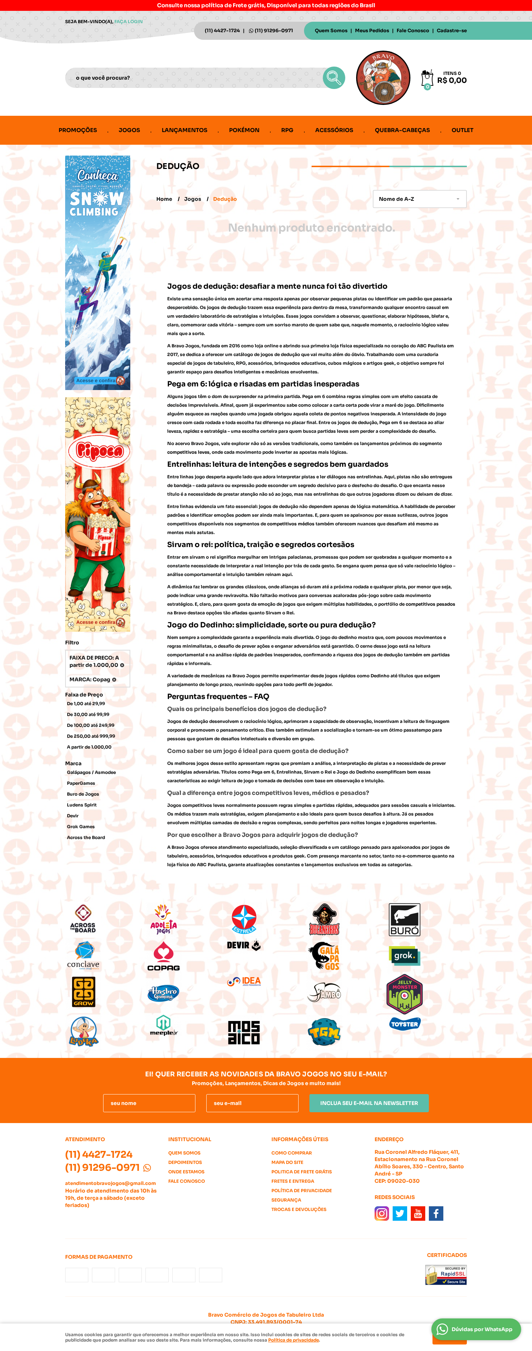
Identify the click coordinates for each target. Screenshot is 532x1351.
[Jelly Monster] (427, 994)
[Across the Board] (105, 920)
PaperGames (81, 783)
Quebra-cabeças (402, 130)
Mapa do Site (287, 1162)
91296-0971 (274, 30)
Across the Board (86, 837)
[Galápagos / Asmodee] (346, 956)
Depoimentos (185, 1162)
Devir (73, 815)
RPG (287, 130)
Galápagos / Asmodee (91, 772)
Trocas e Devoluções (298, 1209)
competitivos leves (188, 452)
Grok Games (81, 826)
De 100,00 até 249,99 (90, 725)
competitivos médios (290, 523)
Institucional (189, 1139)
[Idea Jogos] (266, 982)
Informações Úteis (299, 1139)
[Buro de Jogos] (427, 920)
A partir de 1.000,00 (89, 747)
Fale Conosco (413, 30)
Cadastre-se (452, 30)
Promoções (78, 130)
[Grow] (105, 992)
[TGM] (346, 1033)
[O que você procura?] (334, 78)
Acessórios (334, 130)
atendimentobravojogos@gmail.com (110, 1183)
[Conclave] (105, 956)
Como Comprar (291, 1153)
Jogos (129, 130)
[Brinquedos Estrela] (266, 920)
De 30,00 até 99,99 (88, 714)
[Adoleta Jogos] (185, 920)
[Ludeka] (105, 1033)
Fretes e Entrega (292, 1181)
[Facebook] (436, 1213)
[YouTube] (418, 1213)
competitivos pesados (430, 604)
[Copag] (185, 956)
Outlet (462, 130)
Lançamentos (184, 130)
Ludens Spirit (82, 805)
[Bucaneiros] (346, 920)
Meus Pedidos (372, 30)
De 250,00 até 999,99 (91, 736)
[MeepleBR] (185, 1026)
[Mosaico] (266, 1033)
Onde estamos (186, 1171)
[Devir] (266, 945)
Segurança (286, 1200)
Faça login (128, 21)
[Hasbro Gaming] (185, 992)
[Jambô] (346, 992)
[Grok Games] (427, 956)
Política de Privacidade (301, 1190)
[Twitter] (400, 1213)
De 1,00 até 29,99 (86, 703)
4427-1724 (222, 30)
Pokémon (244, 130)
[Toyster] (427, 1024)
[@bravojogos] (382, 1213)
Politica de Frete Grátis (301, 1171)
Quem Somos (331, 30)
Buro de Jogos (83, 794)
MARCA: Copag (89, 679)
